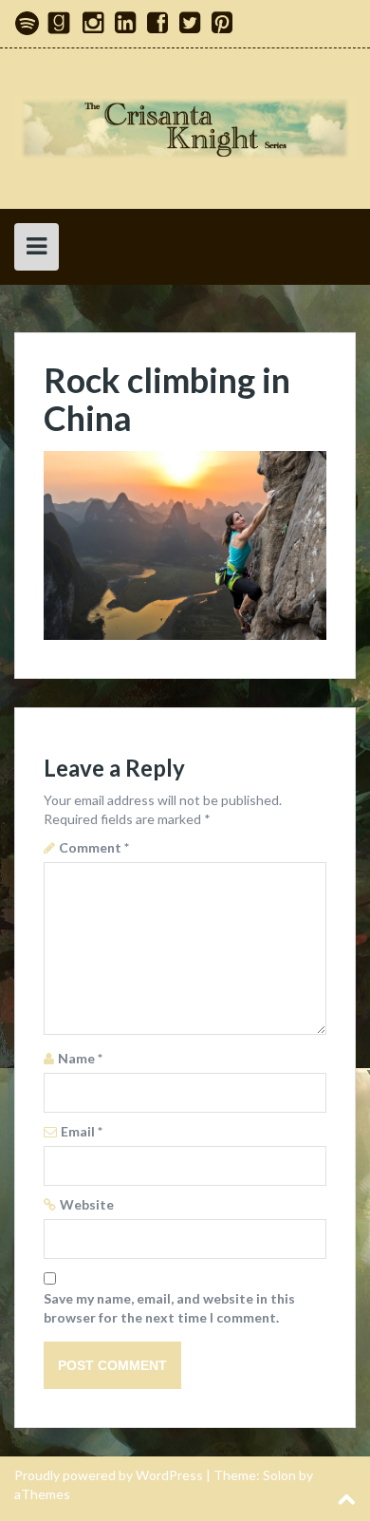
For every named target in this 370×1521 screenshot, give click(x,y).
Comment (94, 847)
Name (80, 1058)
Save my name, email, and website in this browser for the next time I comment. (169, 1307)
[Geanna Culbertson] (185, 127)
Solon (279, 1475)
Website (87, 1204)
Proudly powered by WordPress (108, 1475)
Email (81, 1131)
